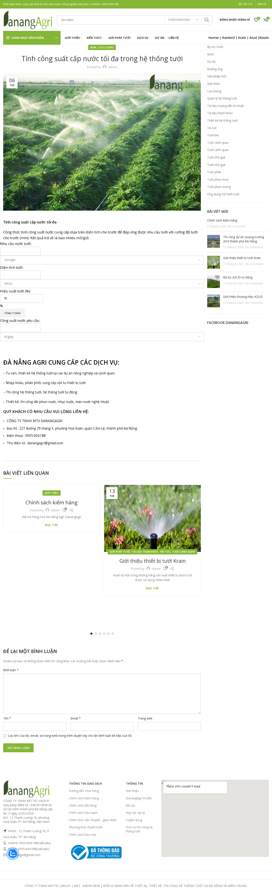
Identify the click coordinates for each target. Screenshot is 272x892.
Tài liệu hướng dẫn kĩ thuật (225, 106)
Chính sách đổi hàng (82, 805)
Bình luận (11, 670)
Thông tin (134, 783)
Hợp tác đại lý (135, 813)
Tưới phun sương (219, 187)
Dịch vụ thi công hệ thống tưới (139, 829)
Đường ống (214, 69)
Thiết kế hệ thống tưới (222, 120)
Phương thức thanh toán (86, 827)
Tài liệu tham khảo (145, 552)
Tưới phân (214, 172)
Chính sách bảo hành (83, 813)
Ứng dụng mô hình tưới (223, 194)
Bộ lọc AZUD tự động (237, 277)
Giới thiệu (51, 493)
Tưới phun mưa (217, 179)
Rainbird (228, 38)
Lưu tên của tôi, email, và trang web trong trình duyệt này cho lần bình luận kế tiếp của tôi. (70, 736)
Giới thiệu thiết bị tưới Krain (152, 560)
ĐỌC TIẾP (51, 525)
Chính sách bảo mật (82, 835)
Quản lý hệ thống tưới (222, 98)
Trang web (145, 718)
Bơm (93, 47)
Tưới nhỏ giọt (216, 157)
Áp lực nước (215, 47)
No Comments (236, 226)
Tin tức (165, 552)
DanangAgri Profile (139, 798)
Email (76, 718)
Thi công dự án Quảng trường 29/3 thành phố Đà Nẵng (243, 239)
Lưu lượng (106, 47)
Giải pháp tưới (120, 552)
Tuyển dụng (134, 820)
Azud (253, 38)
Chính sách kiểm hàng (52, 502)
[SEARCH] (206, 20)
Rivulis (264, 38)
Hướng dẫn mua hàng (84, 791)
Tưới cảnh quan (183, 552)
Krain (242, 38)
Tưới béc (213, 135)
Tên (7, 718)
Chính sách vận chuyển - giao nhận (92, 820)
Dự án (211, 61)
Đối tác (130, 805)
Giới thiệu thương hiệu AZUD (243, 297)
